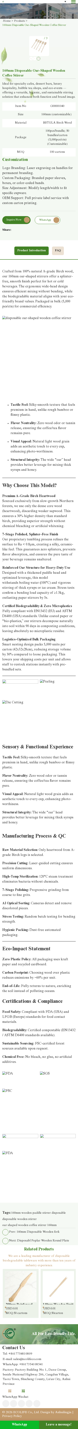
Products (19, 21)
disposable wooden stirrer (19, 1219)
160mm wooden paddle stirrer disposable (38, 1213)
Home (7, 21)
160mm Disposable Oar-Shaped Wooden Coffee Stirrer (34, 25)
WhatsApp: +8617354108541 (23, 1364)
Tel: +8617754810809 (17, 1353)
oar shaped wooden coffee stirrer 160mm (29, 1225)
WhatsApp (19, 1424)
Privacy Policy (12, 1416)
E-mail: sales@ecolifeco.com (22, 1359)
